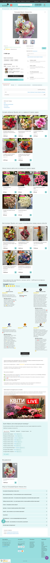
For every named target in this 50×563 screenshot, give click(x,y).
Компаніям (43, 552)
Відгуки (23, 1)
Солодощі (9, 66)
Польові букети (15, 8)
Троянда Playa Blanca (22, 210)
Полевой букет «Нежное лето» (12, 531)
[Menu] (11, 5)
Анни (15, 449)
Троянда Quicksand (7, 187)
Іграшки (13, 66)
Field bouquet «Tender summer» (13, 533)
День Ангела (6, 431)
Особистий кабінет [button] (43, 1)
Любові (15, 441)
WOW (5, 66)
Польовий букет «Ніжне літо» (9, 479)
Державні (18, 431)
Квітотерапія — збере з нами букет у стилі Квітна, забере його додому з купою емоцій (14, 72)
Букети (11, 8)
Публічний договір (44, 549)
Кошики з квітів (32, 546)
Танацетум (37, 56)
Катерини (18, 447)
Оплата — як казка (32, 65)
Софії (15, 439)
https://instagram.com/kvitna (19, 547)
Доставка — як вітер (33, 60)
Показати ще (25, 353)
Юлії (16, 451)
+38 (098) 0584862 (38, 5)
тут (19, 375)
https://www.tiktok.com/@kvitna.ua (21, 547)
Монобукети (31, 547)
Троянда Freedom (21, 187)
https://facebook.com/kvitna (24, 547)
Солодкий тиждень (25, 431)
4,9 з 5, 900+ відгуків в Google (34, 71)
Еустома (34, 56)
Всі (30, 431)
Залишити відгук (42, 285)
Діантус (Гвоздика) (30, 56)
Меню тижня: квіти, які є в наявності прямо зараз (18, 168)
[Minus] (6, 76)
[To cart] (16, 136)
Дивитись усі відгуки (25, 355)
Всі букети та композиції (8, 104)
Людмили (16, 437)
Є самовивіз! (32, 77)
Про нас (4, 1)
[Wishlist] (16, 116)
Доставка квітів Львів (6, 8)
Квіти (5, 102)
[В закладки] (45, 12)
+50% (12, 60)
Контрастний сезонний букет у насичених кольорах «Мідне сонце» (24, 155)
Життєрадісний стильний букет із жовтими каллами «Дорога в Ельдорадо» (9, 267)
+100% (16, 60)
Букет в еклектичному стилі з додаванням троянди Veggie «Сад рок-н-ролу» (9, 243)
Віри (15, 445)
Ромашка (41, 56)
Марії (16, 435)
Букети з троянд (32, 545)
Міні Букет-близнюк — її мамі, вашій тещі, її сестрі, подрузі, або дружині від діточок (14, 69)
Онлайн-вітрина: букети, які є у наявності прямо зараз (20, 112)
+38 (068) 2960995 (38, 4)
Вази (17, 66)
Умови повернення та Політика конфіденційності (44, 547)
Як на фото (7, 60)
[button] (24, 407)
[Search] (19, 5)
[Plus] (6, 75)
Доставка (14, 1)
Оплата (9, 1)
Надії (15, 443)
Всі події (6, 454)
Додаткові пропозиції (8, 64)
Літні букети (6, 105)
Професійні (12, 431)
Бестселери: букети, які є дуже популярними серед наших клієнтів (24, 223)
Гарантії (18, 1)
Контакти (28, 1)
